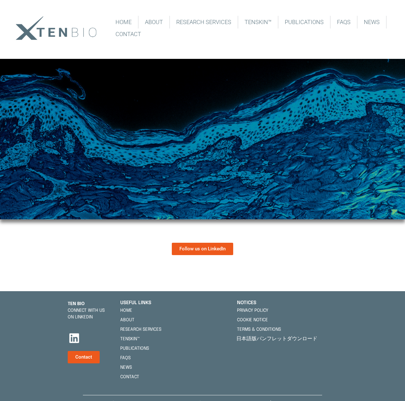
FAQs (344, 22)
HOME (123, 22)
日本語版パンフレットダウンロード (278, 338)
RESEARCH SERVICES (203, 22)
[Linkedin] (74, 338)
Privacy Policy (252, 310)
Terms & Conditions (259, 329)
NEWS (372, 22)
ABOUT (154, 22)
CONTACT (128, 34)
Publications (304, 22)
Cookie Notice (252, 320)
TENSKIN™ (258, 22)
